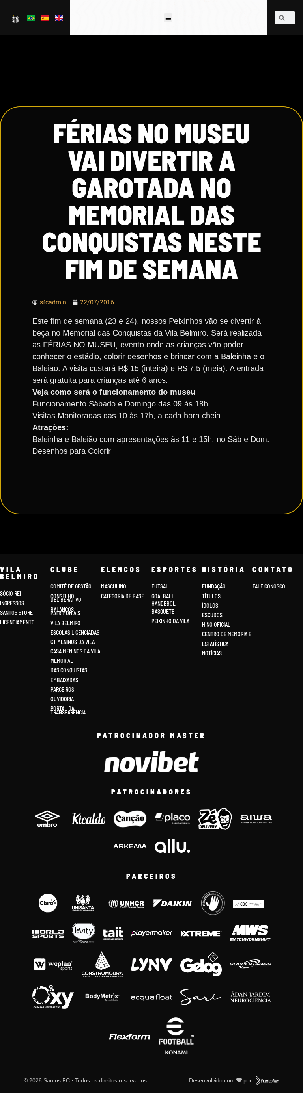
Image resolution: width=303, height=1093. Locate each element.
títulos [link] (211, 596)
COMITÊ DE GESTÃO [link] (71, 586)
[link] (16, 19)
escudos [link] (212, 615)
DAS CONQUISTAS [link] (68, 670)
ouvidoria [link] (62, 699)
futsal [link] (160, 586)
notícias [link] (212, 653)
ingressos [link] (12, 603)
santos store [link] (16, 612)
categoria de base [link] (123, 596)
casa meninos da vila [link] (75, 651)
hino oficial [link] (216, 624)
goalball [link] (163, 596)
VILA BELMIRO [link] (65, 623)
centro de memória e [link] (226, 634)
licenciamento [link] (17, 622)
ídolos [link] (210, 605)
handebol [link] (164, 603)
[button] (168, 17)
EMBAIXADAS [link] (64, 680)
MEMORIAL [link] (61, 660)
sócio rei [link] (10, 593)
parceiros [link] (62, 689)
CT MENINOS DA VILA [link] (72, 641)
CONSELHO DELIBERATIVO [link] (65, 598)
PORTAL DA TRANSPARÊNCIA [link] (68, 710)
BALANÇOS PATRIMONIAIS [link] (65, 611)
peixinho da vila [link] (170, 621)
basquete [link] (163, 611)
